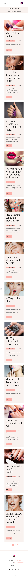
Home (8, 11)
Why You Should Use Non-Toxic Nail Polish (14, 125)
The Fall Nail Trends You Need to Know (13, 382)
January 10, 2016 (10, 527)
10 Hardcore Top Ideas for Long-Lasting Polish (13, 76)
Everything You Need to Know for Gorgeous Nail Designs (14, 173)
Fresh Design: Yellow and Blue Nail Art (13, 217)
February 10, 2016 (11, 430)
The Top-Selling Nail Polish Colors (13, 341)
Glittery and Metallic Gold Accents (13, 259)
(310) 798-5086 (17, 560)
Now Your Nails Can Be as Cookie (14, 469)
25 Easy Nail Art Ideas (14, 300)
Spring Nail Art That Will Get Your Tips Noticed (13, 518)
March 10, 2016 (10, 40)
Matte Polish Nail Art (12, 34)
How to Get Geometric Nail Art (14, 423)
